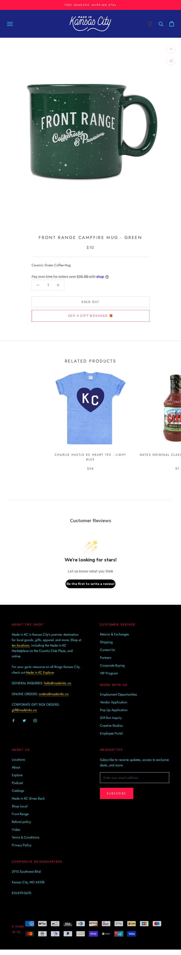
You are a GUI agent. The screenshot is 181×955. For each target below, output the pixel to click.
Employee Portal (111, 733)
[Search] (161, 23)
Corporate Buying (112, 665)
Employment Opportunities (118, 694)
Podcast (17, 782)
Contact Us (107, 649)
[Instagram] (35, 720)
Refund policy (21, 821)
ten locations (20, 645)
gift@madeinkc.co (24, 710)
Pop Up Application (114, 710)
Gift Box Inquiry (111, 717)
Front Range (20, 814)
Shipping (106, 642)
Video (16, 829)
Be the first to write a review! (90, 584)
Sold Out (90, 302)
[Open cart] (171, 23)
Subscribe (116, 793)
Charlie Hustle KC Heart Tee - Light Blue (90, 457)
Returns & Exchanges (114, 634)
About (16, 767)
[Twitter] (24, 720)
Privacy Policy (21, 845)
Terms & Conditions (25, 837)
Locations (18, 759)
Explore (17, 775)
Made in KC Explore (39, 672)
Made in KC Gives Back (28, 798)
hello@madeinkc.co (57, 683)
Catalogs (18, 790)
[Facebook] (13, 720)
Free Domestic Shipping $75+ (90, 5)
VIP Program (109, 673)
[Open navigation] (10, 24)
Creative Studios (111, 725)
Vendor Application (113, 702)
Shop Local (19, 806)
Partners (105, 657)
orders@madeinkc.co (54, 694)
